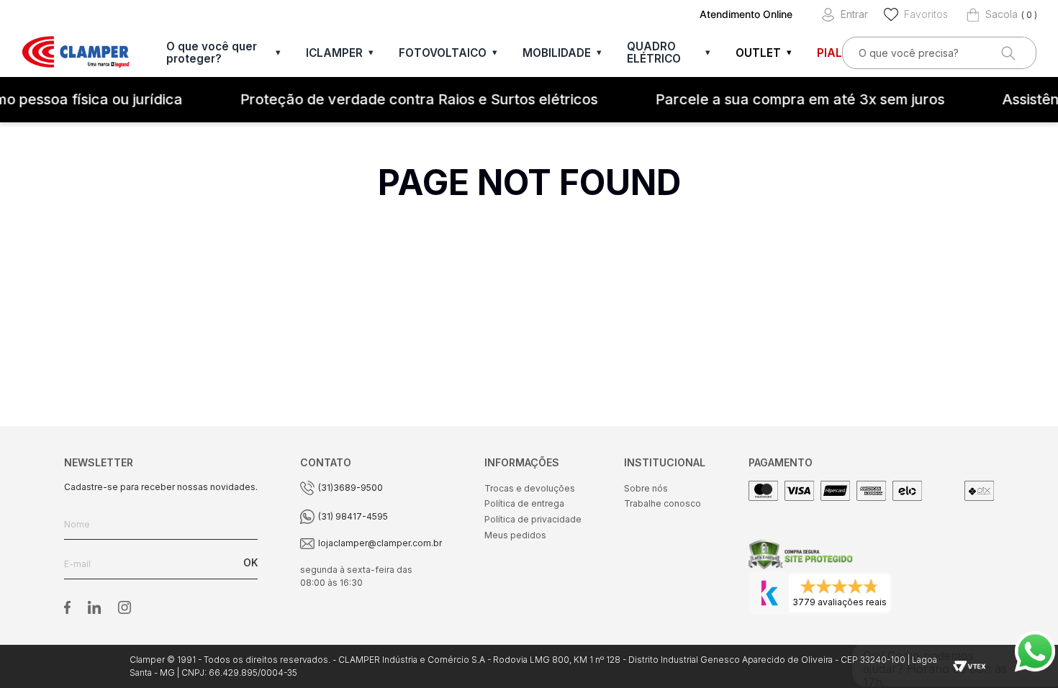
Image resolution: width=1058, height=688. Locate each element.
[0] (992, 14)
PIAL (829, 53)
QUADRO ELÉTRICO (654, 52)
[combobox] (939, 53)
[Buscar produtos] (1007, 52)
